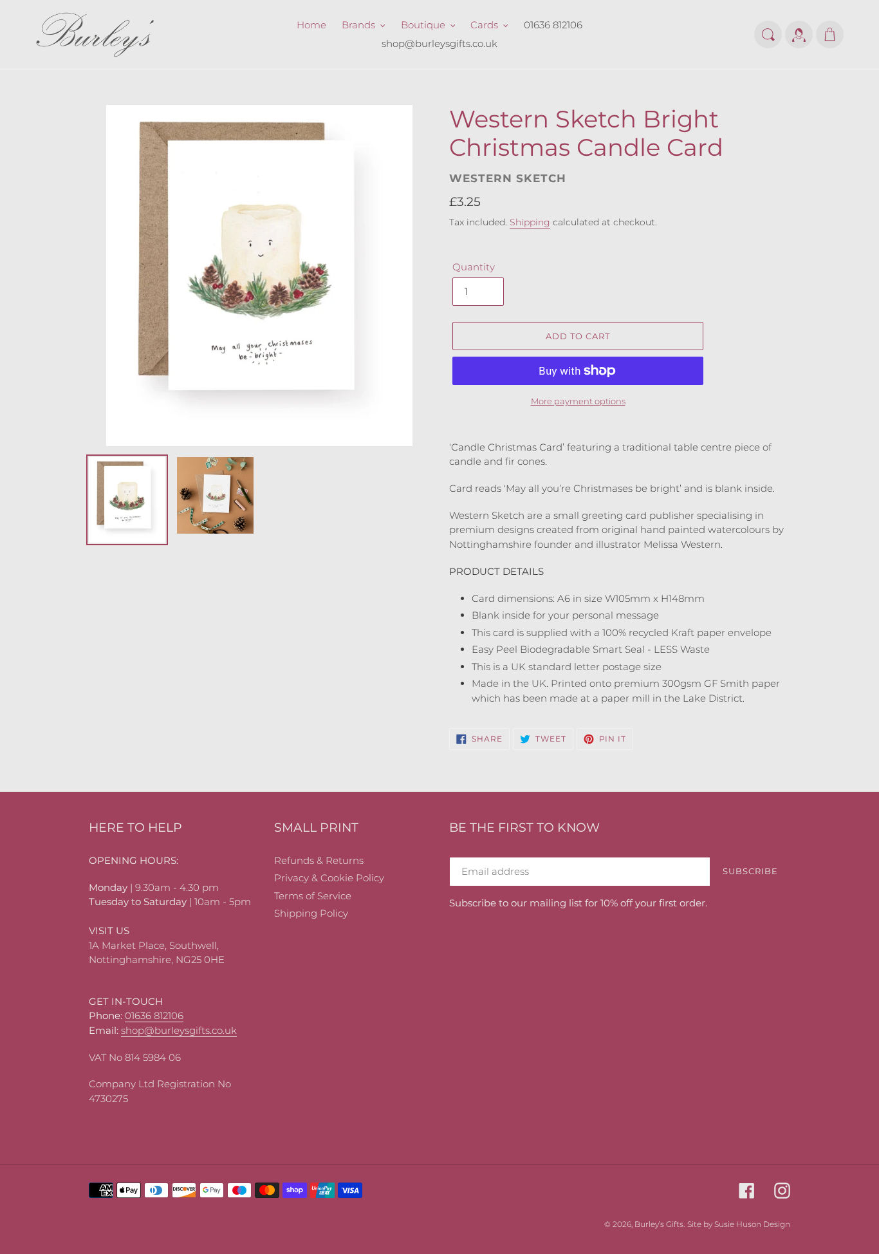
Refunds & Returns (319, 860)
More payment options (578, 401)
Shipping (530, 222)
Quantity (473, 267)
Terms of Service (312, 896)
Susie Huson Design (752, 1224)
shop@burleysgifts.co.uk (179, 1030)
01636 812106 (154, 1015)
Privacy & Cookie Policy (329, 878)
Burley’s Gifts (658, 1224)
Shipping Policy (311, 913)
